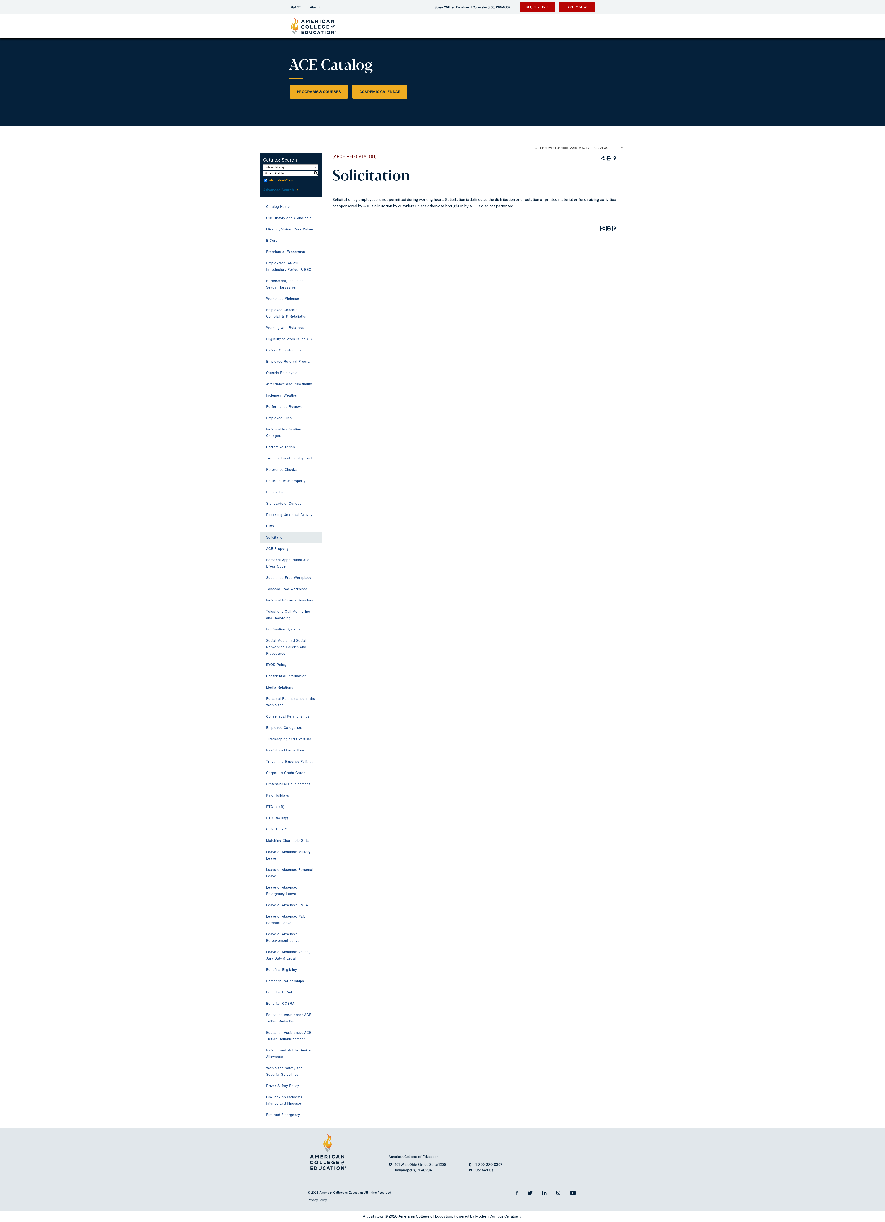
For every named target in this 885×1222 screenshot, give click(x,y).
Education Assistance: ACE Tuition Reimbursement (288, 1035)
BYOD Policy (276, 664)
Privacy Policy (317, 1200)
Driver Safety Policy (282, 1085)
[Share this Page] (602, 158)
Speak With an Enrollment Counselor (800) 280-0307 (472, 7)
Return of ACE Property (286, 480)
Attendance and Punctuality (289, 384)
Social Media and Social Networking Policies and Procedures (286, 647)
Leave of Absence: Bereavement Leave (283, 937)
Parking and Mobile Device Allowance (288, 1053)
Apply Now (577, 7)
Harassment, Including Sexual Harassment (285, 283)
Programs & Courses (319, 92)
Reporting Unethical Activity (289, 514)
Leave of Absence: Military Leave (288, 854)
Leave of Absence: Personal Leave (289, 872)
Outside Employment (283, 372)
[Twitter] (530, 1192)
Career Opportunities (283, 350)
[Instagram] (558, 1192)
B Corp (272, 240)
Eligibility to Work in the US (289, 338)
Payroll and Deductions (285, 750)
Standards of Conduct (284, 503)
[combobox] (578, 147)
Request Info (538, 7)
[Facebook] (517, 1192)
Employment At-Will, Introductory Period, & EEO (289, 266)
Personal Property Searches (289, 600)
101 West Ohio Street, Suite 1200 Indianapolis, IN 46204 (420, 1167)
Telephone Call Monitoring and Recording (288, 614)
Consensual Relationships (288, 716)
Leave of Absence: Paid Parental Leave (286, 919)
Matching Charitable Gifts (287, 840)
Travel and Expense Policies (289, 761)
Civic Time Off (278, 829)
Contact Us (484, 1170)
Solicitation (275, 537)
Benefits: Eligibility (281, 969)
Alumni (315, 7)
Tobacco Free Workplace (287, 588)
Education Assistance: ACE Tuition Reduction (288, 1017)
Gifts (270, 526)
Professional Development (288, 784)
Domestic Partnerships (285, 980)
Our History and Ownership (289, 217)
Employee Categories (284, 727)
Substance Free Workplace (288, 577)
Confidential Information (286, 676)
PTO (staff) (275, 806)
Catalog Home (278, 206)
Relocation (275, 492)
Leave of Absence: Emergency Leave (281, 890)
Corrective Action (280, 447)
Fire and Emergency (283, 1114)
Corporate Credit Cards (285, 772)
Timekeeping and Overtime (288, 738)
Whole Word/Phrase (282, 180)
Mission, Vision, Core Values (290, 229)
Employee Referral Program (289, 361)
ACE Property (277, 548)
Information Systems (283, 629)
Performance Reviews (284, 406)
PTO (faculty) (277, 818)
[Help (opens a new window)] (614, 158)
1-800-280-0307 (488, 1164)
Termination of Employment (289, 458)
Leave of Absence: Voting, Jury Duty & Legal (288, 954)
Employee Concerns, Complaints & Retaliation (286, 312)
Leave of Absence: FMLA (287, 905)
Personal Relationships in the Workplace (290, 701)
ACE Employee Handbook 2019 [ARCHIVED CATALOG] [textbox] (571, 148)
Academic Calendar (380, 92)
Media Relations (279, 687)
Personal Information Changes (283, 432)
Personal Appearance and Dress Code (288, 562)
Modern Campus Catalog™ (498, 1216)
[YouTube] (573, 1192)
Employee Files (279, 417)
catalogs (376, 1216)
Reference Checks (281, 469)
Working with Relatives (285, 327)
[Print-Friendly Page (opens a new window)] (608, 158)
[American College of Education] (313, 26)
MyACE (295, 7)
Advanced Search (279, 190)
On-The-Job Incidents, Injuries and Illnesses (285, 1100)
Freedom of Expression (285, 251)
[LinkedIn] (544, 1192)
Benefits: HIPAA (279, 992)
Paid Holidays (277, 795)
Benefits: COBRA (280, 1003)
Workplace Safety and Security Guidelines (284, 1071)
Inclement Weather (282, 395)
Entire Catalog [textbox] (275, 167)
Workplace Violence (282, 298)
